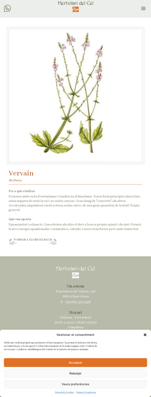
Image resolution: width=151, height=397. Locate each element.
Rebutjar (75, 373)
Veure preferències (75, 384)
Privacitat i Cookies (64, 392)
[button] (145, 335)
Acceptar (75, 362)
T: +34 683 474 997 (75, 302)
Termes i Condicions (86, 392)
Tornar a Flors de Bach (33, 240)
